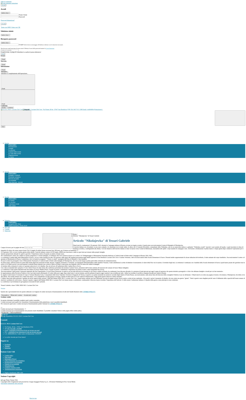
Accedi (3, 5)
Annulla (4, 107)
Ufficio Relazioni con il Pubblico (15, 361)
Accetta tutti (30, 295)
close (3, 126)
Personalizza (5, 295)
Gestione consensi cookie (12, 367)
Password (22, 17)
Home (75, 234)
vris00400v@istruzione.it (24, 330)
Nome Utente (23, 15)
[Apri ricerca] (230, 118)
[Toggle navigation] (16, 118)
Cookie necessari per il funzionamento (12, 309)
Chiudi (3, 59)
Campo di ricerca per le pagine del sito (12, 247)
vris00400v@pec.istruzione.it (25, 332)
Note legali (8, 357)
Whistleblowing (9, 366)
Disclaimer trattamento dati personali (12, 383)
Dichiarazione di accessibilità (13, 362)
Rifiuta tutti (16, 295)
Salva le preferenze (15, 312)
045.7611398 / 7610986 (14, 329)
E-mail (21, 44)
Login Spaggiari (50, 48)
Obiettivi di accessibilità (12, 364)
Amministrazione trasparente (13, 369)
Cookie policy (9, 355)
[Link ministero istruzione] (9, 3)
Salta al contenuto (6, 1)
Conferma (10, 107)
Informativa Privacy (11, 359)
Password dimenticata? (8, 20)
